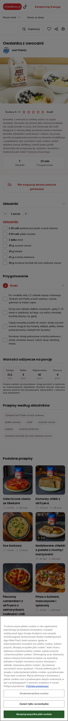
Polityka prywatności (37, 686)
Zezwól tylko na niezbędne (34, 703)
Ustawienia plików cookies (34, 693)
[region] (34, 668)
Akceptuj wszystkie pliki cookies (34, 714)
